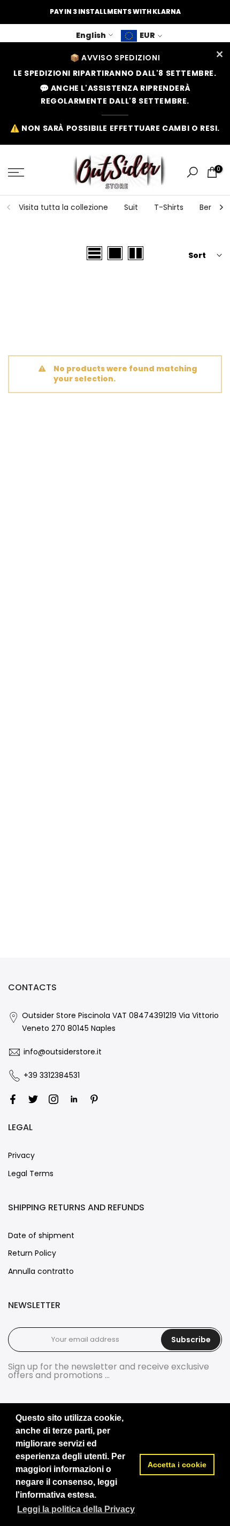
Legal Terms (30, 1173)
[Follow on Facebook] (13, 1099)
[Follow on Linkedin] (74, 1099)
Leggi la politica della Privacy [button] (76, 1509)
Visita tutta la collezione (63, 207)
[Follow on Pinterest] (94, 1099)
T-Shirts (168, 207)
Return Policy (32, 1253)
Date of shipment (41, 1235)
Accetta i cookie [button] (177, 1464)
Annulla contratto (41, 1271)
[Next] (221, 207)
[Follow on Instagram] (53, 1099)
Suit (131, 207)
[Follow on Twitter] (33, 1099)
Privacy (21, 1155)
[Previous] (9, 207)
